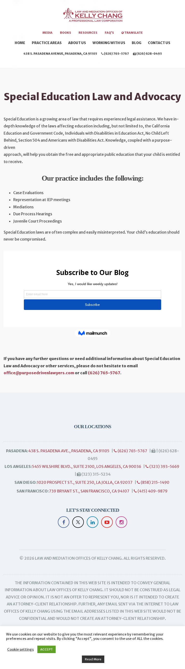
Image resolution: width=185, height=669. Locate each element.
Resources (88, 32)
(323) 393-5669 (164, 466)
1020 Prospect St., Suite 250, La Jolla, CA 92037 (84, 482)
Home (20, 43)
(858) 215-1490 (154, 482)
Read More (93, 659)
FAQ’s (109, 32)
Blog (136, 43)
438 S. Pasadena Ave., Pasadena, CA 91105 (68, 450)
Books (65, 32)
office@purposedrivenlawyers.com (39, 372)
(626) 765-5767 (116, 53)
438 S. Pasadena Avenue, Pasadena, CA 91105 (60, 53)
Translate (133, 32)
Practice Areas (47, 43)
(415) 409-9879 (152, 491)
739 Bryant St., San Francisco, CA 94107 (89, 491)
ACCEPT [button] (46, 649)
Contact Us (159, 43)
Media (47, 32)
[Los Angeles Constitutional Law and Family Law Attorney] (92, 17)
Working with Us (108, 43)
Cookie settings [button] (20, 649)
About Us (77, 43)
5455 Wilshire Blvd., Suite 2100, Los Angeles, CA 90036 (86, 466)
